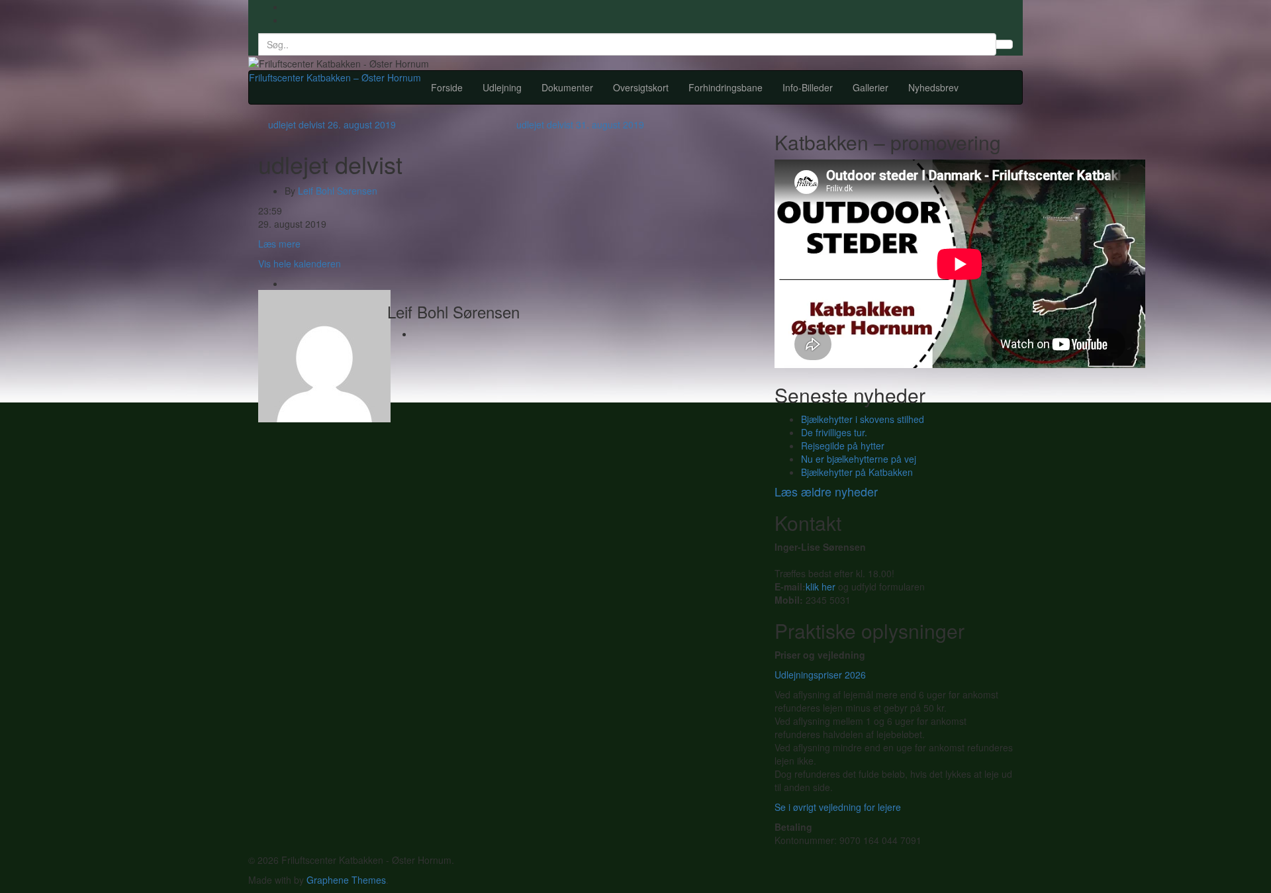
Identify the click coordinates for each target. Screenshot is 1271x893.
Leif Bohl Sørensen (337, 190)
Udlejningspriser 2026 (820, 674)
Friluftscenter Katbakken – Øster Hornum (335, 77)
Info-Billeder (807, 87)
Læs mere (279, 243)
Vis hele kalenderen (299, 263)
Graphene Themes (346, 879)
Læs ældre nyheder (826, 491)
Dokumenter (567, 87)
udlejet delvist (332, 124)
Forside (447, 87)
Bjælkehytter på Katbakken (857, 472)
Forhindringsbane (725, 87)
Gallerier (870, 87)
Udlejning (502, 87)
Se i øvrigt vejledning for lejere (838, 807)
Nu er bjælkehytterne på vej (858, 458)
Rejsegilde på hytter (842, 445)
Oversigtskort (641, 87)
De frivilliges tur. (834, 432)
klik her (820, 586)
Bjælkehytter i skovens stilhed (862, 419)
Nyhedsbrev (933, 87)
